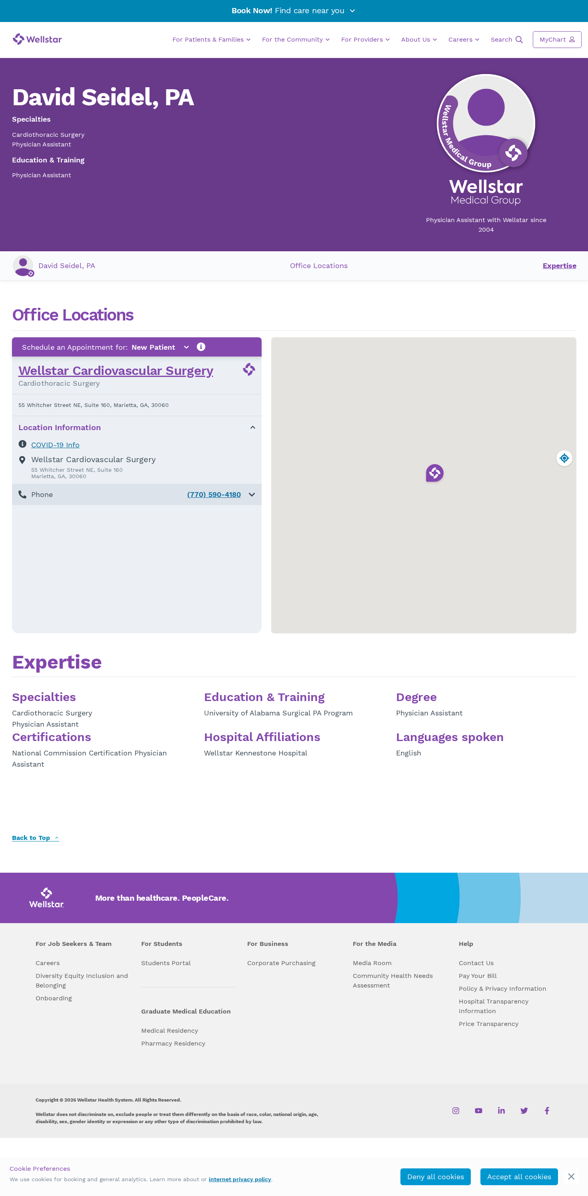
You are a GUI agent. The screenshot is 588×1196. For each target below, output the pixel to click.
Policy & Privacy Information (502, 988)
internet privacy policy (240, 1179)
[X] (524, 1111)
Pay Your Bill (478, 976)
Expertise (559, 265)
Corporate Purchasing (281, 963)
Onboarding (54, 998)
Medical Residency (169, 1030)
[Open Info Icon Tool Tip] (201, 347)
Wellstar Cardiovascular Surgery (115, 370)
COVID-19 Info (55, 445)
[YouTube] (478, 1111)
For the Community (293, 39)
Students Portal (166, 963)
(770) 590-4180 (214, 494)
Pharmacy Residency (173, 1043)
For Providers (363, 39)
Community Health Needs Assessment (393, 980)
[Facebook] (547, 1111)
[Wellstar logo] (37, 39)
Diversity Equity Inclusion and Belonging (82, 980)
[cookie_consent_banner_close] (571, 1177)
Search (502, 39)
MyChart (554, 39)
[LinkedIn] (501, 1111)
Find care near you (289, 10)
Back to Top (32, 838)
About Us (416, 39)
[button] (137, 494)
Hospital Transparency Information (493, 1006)
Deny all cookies (435, 1176)
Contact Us (476, 963)
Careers (461, 39)
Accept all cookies (519, 1176)
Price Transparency (488, 1024)
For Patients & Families (209, 39)
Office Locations (319, 265)
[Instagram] (456, 1111)
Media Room (372, 963)
